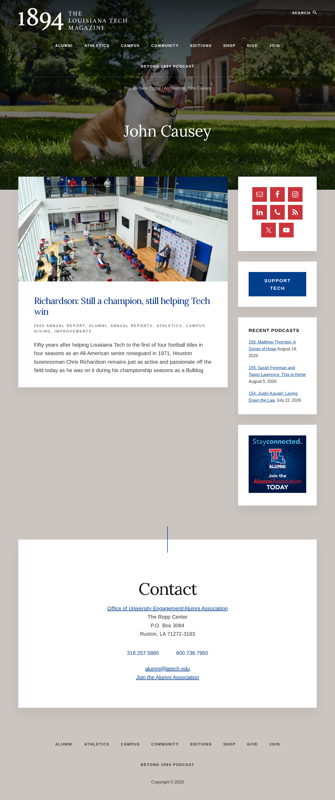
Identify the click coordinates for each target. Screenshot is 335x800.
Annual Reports (131, 326)
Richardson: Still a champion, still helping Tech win (122, 306)
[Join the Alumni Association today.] (277, 491)
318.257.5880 (143, 653)
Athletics (169, 326)
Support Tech (277, 284)
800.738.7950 (192, 653)
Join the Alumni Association (167, 677)
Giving (42, 331)
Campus (195, 326)
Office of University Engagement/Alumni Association (167, 608)
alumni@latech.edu (167, 669)
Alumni (98, 326)
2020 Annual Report (59, 326)
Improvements (73, 331)
